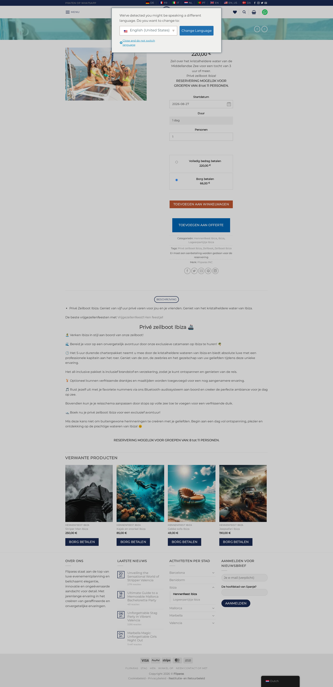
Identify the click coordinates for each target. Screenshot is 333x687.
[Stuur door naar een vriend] (201, 271)
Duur (201, 113)
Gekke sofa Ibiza (178, 529)
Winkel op (165, 668)
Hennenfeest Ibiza (205, 238)
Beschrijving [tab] (166, 299)
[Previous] (65, 508)
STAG (144, 668)
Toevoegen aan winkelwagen (201, 204)
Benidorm (177, 580)
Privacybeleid (157, 678)
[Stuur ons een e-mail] (266, 3)
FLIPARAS (131, 668)
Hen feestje (153, 317)
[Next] (266, 508)
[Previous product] (264, 29)
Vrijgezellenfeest (130, 317)
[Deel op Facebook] (187, 271)
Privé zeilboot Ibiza (190, 248)
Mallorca (175, 608)
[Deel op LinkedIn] (215, 271)
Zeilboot (208, 248)
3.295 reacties (141, 624)
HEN (153, 668)
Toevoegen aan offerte (201, 225)
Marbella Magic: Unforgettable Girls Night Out (142, 636)
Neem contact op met (192, 668)
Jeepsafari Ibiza (229, 529)
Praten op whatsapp (80, 3)
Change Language (197, 31)
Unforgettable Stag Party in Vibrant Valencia (142, 616)
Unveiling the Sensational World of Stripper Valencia (143, 576)
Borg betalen (82, 542)
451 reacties (140, 604)
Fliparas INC (205, 262)
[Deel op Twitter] (194, 271)
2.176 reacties (140, 584)
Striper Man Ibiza (76, 529)
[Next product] (257, 29)
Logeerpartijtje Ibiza (201, 242)
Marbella (175, 615)
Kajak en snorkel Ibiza (131, 529)
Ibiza (221, 238)
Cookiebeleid (136, 678)
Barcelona (177, 573)
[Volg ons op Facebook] (255, 3)
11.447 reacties (141, 644)
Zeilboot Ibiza (223, 248)
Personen (201, 129)
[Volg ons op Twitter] (262, 3)
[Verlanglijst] (235, 12)
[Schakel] (213, 572)
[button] (72, 12)
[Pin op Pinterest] (208, 271)
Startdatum (201, 97)
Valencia (175, 623)
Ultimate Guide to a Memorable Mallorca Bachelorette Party (142, 596)
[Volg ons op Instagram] (258, 3)
